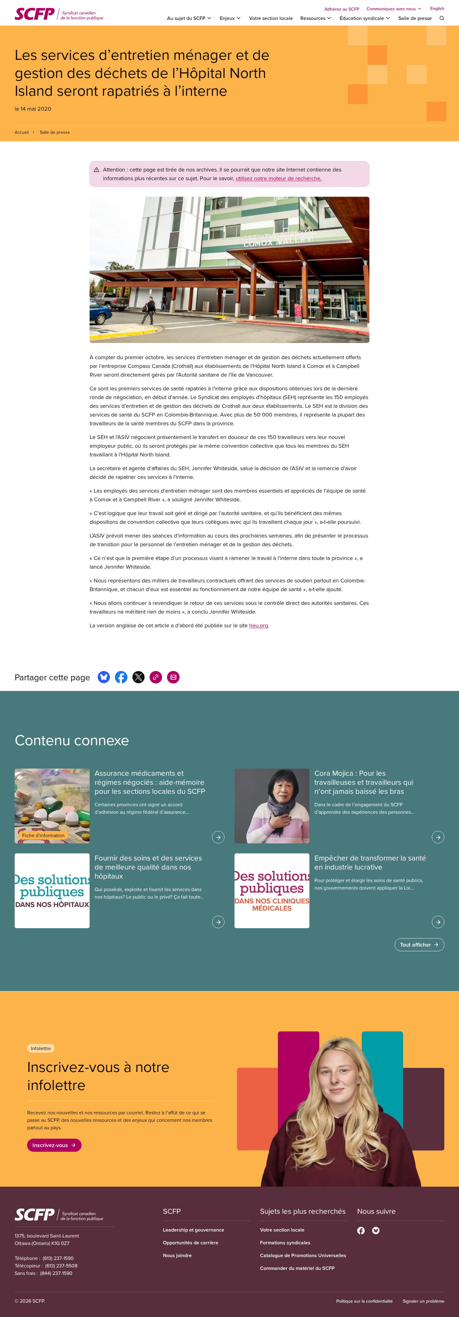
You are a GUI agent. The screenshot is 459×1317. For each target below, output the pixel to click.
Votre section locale (271, 18)
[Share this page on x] (138, 678)
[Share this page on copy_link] (156, 678)
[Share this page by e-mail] (173, 678)
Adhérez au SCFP (342, 9)
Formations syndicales (285, 1242)
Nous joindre (177, 1255)
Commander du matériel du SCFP (297, 1268)
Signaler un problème (423, 1301)
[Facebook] (361, 1229)
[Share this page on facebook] (121, 678)
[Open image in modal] (229, 270)
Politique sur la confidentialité (364, 1301)
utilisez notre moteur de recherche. (279, 178)
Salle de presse (415, 18)
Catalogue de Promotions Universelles (303, 1255)
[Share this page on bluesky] (104, 678)
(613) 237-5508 (61, 1265)
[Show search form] (441, 18)
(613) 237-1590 (58, 1258)
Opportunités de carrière (190, 1242)
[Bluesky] (375, 1229)
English (437, 9)
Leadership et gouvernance (193, 1229)
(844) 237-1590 (56, 1273)
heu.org (258, 625)
